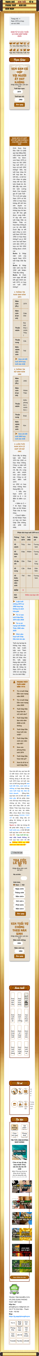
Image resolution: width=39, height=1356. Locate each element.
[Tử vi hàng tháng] (14, 1105)
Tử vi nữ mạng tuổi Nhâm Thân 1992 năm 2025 (19, 627)
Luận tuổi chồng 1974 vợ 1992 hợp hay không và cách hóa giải (18, 606)
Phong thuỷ (10, 5)
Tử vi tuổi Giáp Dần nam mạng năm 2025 (22, 693)
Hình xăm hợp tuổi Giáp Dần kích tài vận (19, 636)
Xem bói (22, 5)
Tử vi (31, 1)
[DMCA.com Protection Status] (14, 1290)
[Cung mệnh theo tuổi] (25, 1106)
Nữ (23, 885)
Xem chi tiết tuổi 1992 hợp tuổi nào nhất (21, 436)
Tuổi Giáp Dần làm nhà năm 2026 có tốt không (22, 722)
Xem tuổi (22, 1)
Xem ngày (9, 8)
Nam (17, 885)
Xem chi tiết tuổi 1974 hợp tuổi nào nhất (21, 361)
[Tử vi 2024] (20, 1092)
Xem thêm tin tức (19, 1277)
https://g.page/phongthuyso (19, 1316)
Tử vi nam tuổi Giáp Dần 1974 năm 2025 (18, 617)
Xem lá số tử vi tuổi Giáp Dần (22, 764)
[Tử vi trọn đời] (20, 1106)
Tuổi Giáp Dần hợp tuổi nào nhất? (22, 732)
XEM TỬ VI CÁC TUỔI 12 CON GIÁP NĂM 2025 (19, 34)
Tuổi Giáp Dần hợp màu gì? (22, 757)
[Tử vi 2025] (14, 1092)
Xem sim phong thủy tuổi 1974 (21, 749)
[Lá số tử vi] (25, 1093)
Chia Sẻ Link (17, 853)
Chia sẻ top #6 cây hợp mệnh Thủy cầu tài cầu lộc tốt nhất (19, 1165)
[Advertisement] (19, 124)
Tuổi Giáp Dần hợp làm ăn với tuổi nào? (22, 711)
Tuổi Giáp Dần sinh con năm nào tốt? (22, 740)
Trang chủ (10, 1)
